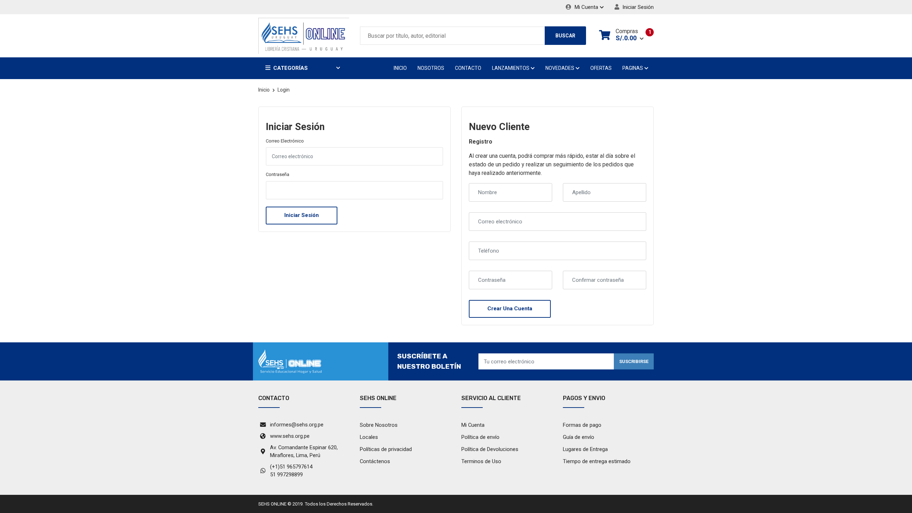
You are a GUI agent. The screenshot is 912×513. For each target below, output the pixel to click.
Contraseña (277, 174)
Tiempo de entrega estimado (597, 461)
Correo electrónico (285, 141)
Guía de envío (578, 437)
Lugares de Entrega (585, 449)
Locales (369, 437)
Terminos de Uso (481, 461)
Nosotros (431, 68)
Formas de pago (582, 425)
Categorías (290, 68)
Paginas (633, 68)
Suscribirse (633, 361)
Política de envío (480, 437)
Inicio (400, 68)
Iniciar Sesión (301, 215)
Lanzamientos (511, 68)
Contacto (468, 68)
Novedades (560, 68)
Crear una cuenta (509, 308)
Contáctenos (375, 461)
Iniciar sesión (637, 7)
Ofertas (601, 68)
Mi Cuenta (585, 7)
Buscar (565, 35)
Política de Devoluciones (489, 449)
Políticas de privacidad (386, 449)
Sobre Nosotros (379, 425)
